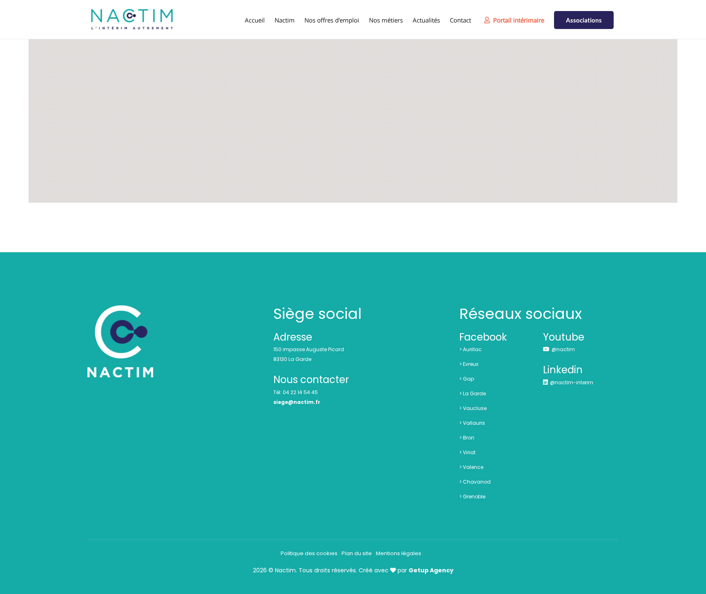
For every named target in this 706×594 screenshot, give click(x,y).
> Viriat (467, 452)
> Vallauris (472, 422)
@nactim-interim (571, 382)
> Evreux (468, 364)
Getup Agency (431, 570)
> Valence (471, 467)
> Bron (466, 437)
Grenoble (474, 496)
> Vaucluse (473, 408)
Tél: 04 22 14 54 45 (295, 392)
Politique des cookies (309, 553)
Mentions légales (398, 553)
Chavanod (477, 481)
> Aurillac (470, 349)
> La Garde (472, 393)
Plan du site (357, 553)
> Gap (466, 378)
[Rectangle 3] (120, 309)
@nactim (563, 349)
